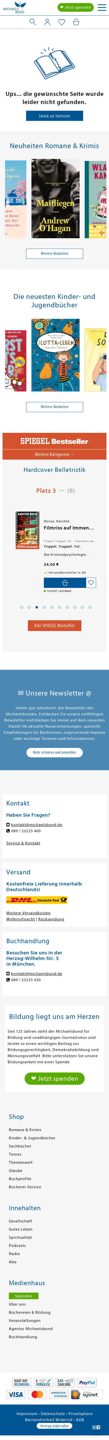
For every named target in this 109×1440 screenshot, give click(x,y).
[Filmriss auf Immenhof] (27, 530)
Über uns (17, 1304)
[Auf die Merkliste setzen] (91, 583)
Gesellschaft (20, 1221)
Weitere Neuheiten (54, 253)
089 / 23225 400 (26, 831)
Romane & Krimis (25, 1130)
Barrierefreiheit (40, 1420)
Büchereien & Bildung (30, 1312)
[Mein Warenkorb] (76, 22)
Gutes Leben (21, 1229)
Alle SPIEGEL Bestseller (54, 625)
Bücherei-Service (25, 1187)
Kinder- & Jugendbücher (32, 1138)
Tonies (15, 1154)
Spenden (23, 1296)
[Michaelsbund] (15, 9)
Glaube (16, 1170)
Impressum (26, 1413)
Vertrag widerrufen (54, 1426)
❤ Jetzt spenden (75, 7)
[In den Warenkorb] (65, 583)
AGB (80, 1420)
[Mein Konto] (47, 22)
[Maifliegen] (55, 199)
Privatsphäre (80, 1413)
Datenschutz (53, 1413)
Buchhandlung (23, 1337)
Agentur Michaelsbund (31, 1329)
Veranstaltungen (25, 1320)
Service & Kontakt (23, 843)
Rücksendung (51, 919)
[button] (21, 607)
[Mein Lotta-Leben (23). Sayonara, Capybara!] (55, 356)
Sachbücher (20, 1146)
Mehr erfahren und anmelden (54, 752)
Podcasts (17, 1245)
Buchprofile (20, 1179)
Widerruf (64, 1420)
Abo (13, 1262)
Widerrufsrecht (20, 919)
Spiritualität (20, 1237)
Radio (14, 1254)
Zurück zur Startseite (54, 116)
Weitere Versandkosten (28, 913)
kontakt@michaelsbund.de (36, 825)
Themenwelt (21, 1162)
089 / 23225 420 (26, 980)
